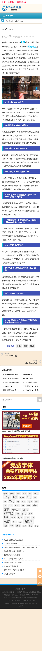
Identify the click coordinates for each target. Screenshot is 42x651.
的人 (20, 517)
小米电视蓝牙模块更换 (12, 555)
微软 (36, 502)
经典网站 (11, 2)
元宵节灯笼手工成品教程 (13, 562)
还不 (18, 525)
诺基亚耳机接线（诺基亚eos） (15, 551)
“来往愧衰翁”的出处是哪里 (32, 390)
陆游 (36, 526)
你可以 (36, 494)
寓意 (18, 502)
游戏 (23, 513)
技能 (10, 505)
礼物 (33, 518)
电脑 (6, 517)
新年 (28, 505)
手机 (5, 505)
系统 (7, 521)
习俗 (24, 493)
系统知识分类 (21, 2)
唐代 (29, 497)
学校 (35, 498)
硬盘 (34, 46)
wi (8, 37)
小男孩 (21, 606)
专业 (5, 493)
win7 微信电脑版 (31, 363)
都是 (30, 525)
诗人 (12, 525)
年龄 (23, 502)
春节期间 (16, 509)
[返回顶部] (39, 582)
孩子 (5, 502)
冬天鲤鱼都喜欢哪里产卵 (31, 382)
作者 (30, 494)
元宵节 (7, 497)
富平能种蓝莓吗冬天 (10, 374)
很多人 (30, 501)
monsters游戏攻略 (10, 543)
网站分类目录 (36, 592)
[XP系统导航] (21, 8)
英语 (5, 526)
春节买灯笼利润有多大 (11, 378)
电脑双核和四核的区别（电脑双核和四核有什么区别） (22, 547)
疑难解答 (22, 595)
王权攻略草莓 (27, 374)
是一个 (25, 509)
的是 (27, 517)
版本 (30, 513)
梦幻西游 (8, 513)
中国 (18, 494)
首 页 (3, 2)
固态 (30, 46)
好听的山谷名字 (9, 573)
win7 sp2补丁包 (11, 356)
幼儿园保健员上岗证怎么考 (13, 540)
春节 (6, 509)
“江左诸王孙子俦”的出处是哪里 (15, 570)
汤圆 (17, 514)
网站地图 (16, 595)
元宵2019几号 (28, 378)
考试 (20, 522)
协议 (23, 42)
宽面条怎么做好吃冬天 (11, 382)
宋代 (11, 501)
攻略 (17, 505)
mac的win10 (7, 386)
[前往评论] (39, 576)
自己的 (28, 521)
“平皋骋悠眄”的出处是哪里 (32, 386)
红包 (14, 522)
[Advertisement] (21, 630)
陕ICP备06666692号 (32, 595)
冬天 (15, 497)
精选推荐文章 (8, 595)
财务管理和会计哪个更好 (12, 390)
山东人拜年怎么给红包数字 (13, 558)
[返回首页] (39, 571)
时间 (35, 505)
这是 (24, 526)
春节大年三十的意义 (11, 566)
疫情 (13, 517)
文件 (22, 505)
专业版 (12, 493)
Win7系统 (9, 21)
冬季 (22, 497)
